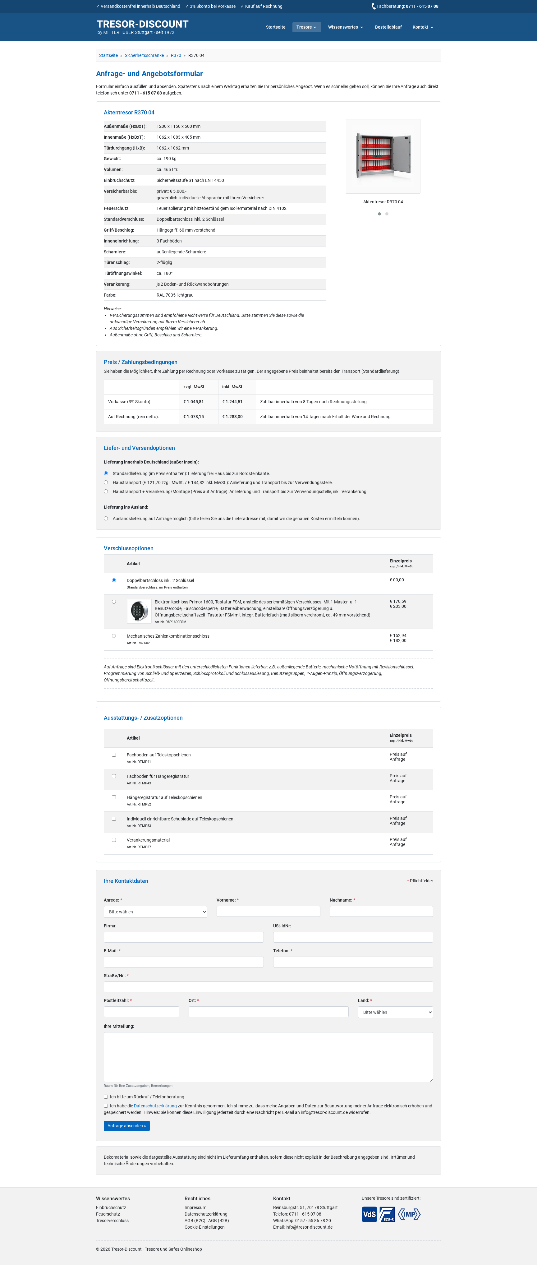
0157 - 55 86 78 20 (313, 1220)
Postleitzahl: (118, 1000)
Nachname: (342, 900)
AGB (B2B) (218, 1220)
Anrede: (113, 900)
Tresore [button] (304, 27)
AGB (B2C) (195, 1220)
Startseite (276, 27)
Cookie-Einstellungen (205, 1227)
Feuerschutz (108, 1214)
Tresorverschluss (112, 1220)
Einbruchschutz (111, 1207)
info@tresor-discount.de (309, 1227)
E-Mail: (112, 950)
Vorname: (228, 900)
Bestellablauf (388, 27)
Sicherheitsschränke (144, 55)
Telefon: (282, 950)
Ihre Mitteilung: (119, 1026)
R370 (176, 55)
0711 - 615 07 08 (422, 6)
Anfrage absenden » (127, 1125)
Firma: (110, 925)
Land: (365, 1000)
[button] (379, 214)
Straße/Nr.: (116, 975)
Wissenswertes (343, 27)
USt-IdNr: (282, 925)
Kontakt (421, 27)
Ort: (194, 1000)
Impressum (195, 1207)
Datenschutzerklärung (155, 1105)
